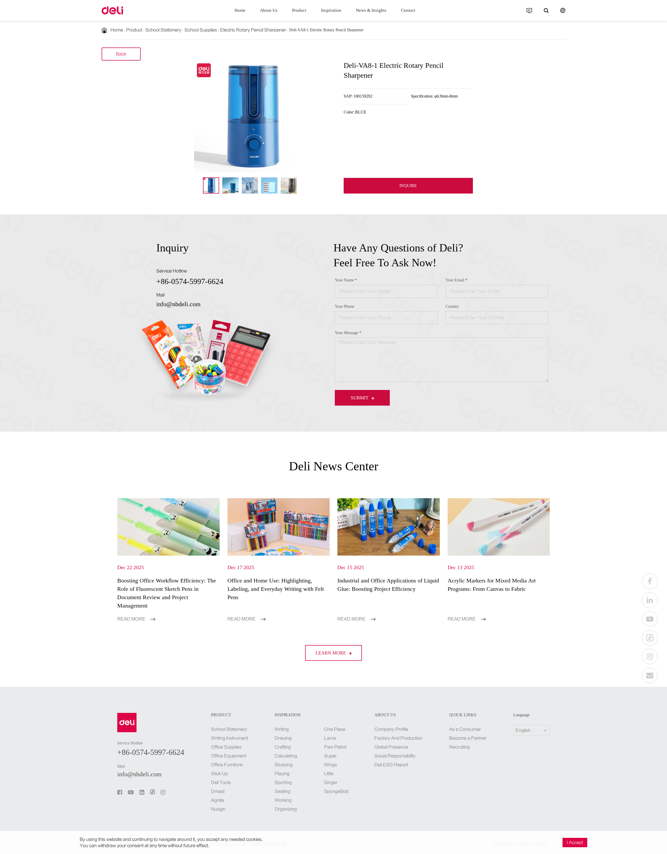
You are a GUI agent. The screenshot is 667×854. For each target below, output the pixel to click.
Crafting (283, 747)
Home (239, 10)
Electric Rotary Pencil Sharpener (253, 30)
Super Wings (330, 760)
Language (521, 715)
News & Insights (371, 10)
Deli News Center (333, 466)
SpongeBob (336, 791)
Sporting (283, 782)
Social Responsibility (395, 756)
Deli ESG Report (391, 764)
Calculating (286, 756)
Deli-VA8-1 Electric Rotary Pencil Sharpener (326, 30)
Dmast (218, 791)
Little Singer (330, 778)
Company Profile (391, 729)
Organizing (286, 809)
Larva (330, 738)
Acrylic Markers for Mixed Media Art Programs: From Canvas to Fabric (492, 584)
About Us (268, 10)
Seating (282, 791)
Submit (360, 397)
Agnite (217, 800)
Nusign (218, 809)
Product (299, 10)
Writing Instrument (229, 738)
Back (121, 54)
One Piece (334, 729)
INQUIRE (408, 185)
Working (283, 800)
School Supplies (200, 30)
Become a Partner (467, 738)
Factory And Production (398, 738)
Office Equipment (228, 756)
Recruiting (459, 747)
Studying (284, 764)
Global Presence (391, 747)
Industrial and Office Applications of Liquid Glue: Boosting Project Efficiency (388, 584)
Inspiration (331, 10)
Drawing (283, 738)
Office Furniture (227, 764)
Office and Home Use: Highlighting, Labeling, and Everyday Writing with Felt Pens (275, 588)
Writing (282, 729)
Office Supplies (226, 747)
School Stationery (163, 30)
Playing (282, 773)
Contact (408, 10)
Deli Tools (221, 782)
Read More (131, 619)
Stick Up (219, 773)
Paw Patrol (335, 747)
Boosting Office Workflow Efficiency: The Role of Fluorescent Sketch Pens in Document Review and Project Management (166, 593)
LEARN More (331, 652)
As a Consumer (465, 729)
